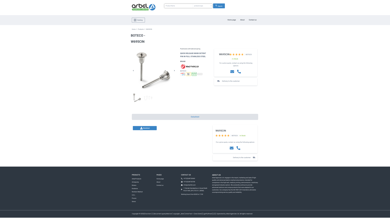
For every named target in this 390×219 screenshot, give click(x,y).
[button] (133, 71)
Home (134, 29)
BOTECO (183, 71)
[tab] (195, 117)
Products (141, 29)
